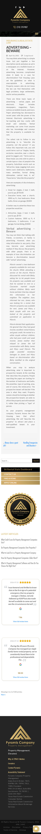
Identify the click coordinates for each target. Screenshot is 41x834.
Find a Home (10, 478)
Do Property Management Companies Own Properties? (18, 548)
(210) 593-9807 (22, 27)
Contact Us (10, 474)
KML (18, 824)
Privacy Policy (28, 827)
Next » (3, 695)
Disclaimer (16, 827)
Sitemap (22, 830)
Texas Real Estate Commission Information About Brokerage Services (20, 804)
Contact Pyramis (14, 767)
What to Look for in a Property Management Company (18, 553)
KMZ (23, 824)
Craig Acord (28, 56)
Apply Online (10, 483)
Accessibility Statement (16, 772)
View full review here (20, 621)
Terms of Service (10, 830)
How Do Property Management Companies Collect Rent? (19, 558)
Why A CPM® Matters (16, 759)
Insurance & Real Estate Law (19, 42)
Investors (11, 763)
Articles (6, 827)
